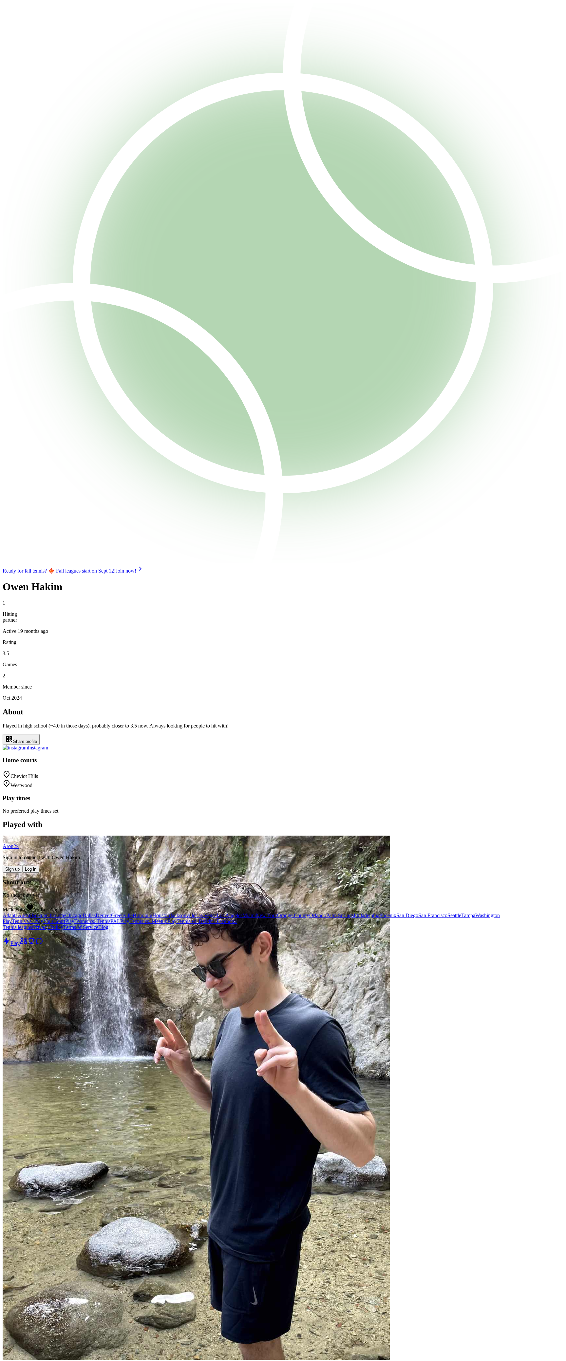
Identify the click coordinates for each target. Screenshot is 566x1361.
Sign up (12, 869)
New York (266, 915)
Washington (487, 915)
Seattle (454, 915)
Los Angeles (229, 915)
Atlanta (10, 915)
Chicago (74, 915)
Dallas (89, 915)
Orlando (317, 915)
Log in (30, 869)
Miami (249, 915)
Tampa (468, 915)
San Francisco (432, 915)
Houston (161, 915)
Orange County (293, 915)
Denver (103, 915)
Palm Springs (340, 915)
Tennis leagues (18, 927)
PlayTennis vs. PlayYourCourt (34, 921)
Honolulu (142, 915)
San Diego (407, 915)
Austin (24, 915)
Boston (38, 915)
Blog (103, 927)
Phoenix (387, 915)
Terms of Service (80, 927)
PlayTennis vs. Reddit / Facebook (202, 921)
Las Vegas (206, 915)
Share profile (25, 741)
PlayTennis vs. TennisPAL (92, 921)
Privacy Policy (48, 927)
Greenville (122, 915)
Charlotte (55, 915)
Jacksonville (182, 915)
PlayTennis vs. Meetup (143, 921)
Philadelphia (366, 915)
